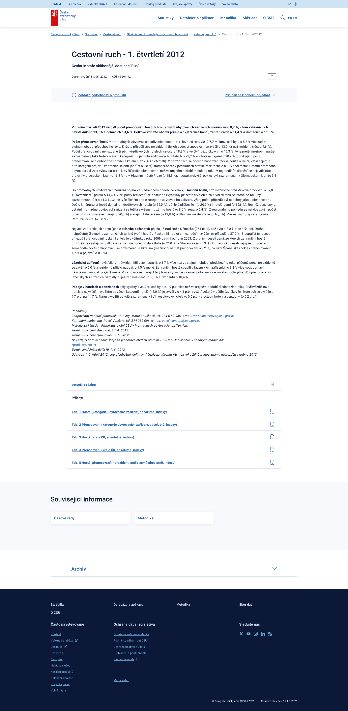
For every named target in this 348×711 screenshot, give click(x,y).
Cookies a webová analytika (131, 634)
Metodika (228, 18)
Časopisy (56, 659)
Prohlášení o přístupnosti (130, 653)
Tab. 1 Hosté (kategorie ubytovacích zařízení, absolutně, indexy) (119, 412)
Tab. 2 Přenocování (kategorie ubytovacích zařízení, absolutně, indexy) (124, 425)
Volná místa (230, 4)
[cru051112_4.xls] (272, 449)
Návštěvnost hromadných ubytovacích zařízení (157, 34)
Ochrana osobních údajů (129, 646)
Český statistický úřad (65, 34)
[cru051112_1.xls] (272, 411)
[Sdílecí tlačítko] (272, 76)
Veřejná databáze (62, 640)
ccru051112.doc (84, 385)
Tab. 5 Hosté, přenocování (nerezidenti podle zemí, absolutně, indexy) (124, 463)
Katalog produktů (155, 4)
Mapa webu (121, 680)
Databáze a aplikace (197, 18)
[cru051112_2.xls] (272, 424)
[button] (80, 624)
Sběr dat (250, 18)
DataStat (56, 646)
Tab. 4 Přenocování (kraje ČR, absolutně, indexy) (108, 450)
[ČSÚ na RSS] (270, 634)
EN (289, 4)
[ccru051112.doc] (272, 384)
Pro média (74, 4)
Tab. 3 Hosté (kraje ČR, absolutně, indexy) (103, 437)
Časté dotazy (207, 4)
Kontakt (56, 4)
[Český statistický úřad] (63, 18)
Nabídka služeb (97, 4)
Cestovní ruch (112, 34)
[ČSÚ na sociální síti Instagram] (256, 634)
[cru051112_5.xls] (272, 462)
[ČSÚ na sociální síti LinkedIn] (263, 634)
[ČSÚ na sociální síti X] (241, 634)
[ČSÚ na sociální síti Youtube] (248, 634)
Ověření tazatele (124, 659)
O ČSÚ (268, 18)
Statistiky (166, 18)
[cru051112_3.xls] (272, 437)
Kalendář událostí (125, 4)
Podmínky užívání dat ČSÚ (130, 640)
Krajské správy (182, 4)
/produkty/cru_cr (84, 345)
